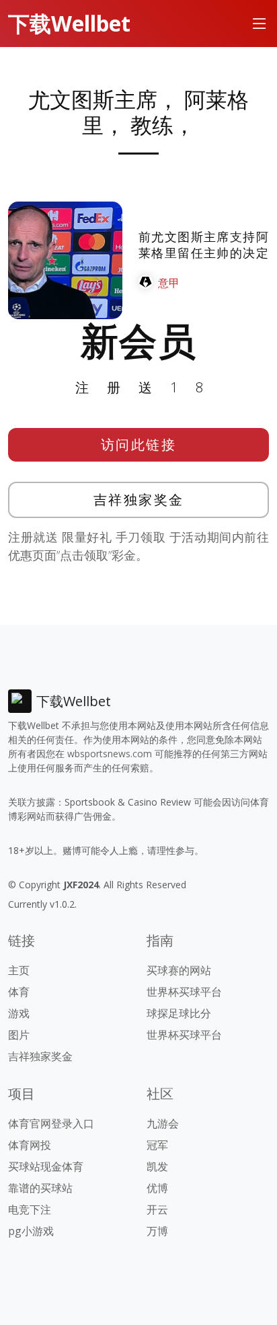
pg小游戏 (31, 1231)
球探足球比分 (179, 1013)
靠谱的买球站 (40, 1188)
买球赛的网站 (179, 970)
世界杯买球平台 (184, 991)
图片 (19, 1034)
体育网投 (29, 1145)
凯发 (157, 1166)
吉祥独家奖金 (138, 499)
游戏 (19, 1013)
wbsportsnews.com (109, 753)
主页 (19, 970)
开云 (157, 1209)
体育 (19, 991)
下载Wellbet (69, 23)
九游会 (163, 1123)
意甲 (169, 282)
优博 (157, 1188)
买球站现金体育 (45, 1166)
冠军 (157, 1145)
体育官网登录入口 (51, 1123)
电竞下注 (29, 1209)
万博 (157, 1231)
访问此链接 (139, 444)
